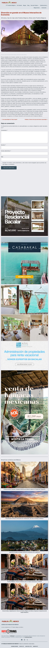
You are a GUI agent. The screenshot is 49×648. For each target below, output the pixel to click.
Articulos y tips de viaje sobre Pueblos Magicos (14, 18)
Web (2, 156)
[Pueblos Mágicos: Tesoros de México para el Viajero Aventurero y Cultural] (24, 567)
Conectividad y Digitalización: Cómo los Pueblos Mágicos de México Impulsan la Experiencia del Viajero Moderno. (24, 611)
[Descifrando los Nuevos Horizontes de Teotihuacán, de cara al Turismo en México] (24, 504)
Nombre (3, 145)
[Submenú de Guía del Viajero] (38, 5)
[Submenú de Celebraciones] (47, 5)
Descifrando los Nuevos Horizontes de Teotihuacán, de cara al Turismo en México (24, 518)
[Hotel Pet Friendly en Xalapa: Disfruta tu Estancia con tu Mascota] (24, 536)
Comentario (4, 130)
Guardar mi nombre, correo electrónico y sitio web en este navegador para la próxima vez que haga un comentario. (24, 163)
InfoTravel (12, 635)
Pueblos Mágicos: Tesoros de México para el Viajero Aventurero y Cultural (24, 581)
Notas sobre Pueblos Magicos (37, 18)
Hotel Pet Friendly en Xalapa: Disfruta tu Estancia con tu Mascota (24, 552)
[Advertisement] (24, 184)
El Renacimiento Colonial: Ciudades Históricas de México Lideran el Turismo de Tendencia (24, 489)
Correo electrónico (6, 151)
